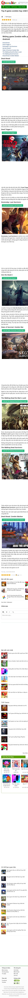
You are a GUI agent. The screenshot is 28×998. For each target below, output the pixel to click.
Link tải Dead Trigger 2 (9, 132)
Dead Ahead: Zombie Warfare (11, 55)
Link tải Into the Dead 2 (9, 278)
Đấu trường (5, 970)
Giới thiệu (16, 970)
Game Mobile (22, 7)
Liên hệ (15, 975)
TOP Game (14, 7)
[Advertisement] (14, 807)
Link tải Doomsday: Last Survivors (12, 205)
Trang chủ (7, 7)
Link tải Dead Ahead (8, 62)
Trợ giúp (4, 973)
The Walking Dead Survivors (10, 54)
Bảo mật (16, 973)
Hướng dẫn (7, 2)
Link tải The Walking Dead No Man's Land (14, 401)
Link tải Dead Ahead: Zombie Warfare (13, 519)
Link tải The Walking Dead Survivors (13, 450)
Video (15, 2)
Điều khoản (16, 971)
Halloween (9, 602)
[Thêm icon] (3, 612)
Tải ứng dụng (5, 971)
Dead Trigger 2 (7, 44)
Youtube (4, 982)
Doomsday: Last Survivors (10, 46)
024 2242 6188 (11, 992)
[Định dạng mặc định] (13, 612)
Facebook (4, 980)
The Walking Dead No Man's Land (12, 52)
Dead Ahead (6, 42)
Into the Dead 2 (7, 48)
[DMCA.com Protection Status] (17, 983)
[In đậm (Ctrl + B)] (6, 612)
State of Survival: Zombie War (11, 50)
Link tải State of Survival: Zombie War (13, 330)
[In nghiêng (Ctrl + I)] (9, 612)
